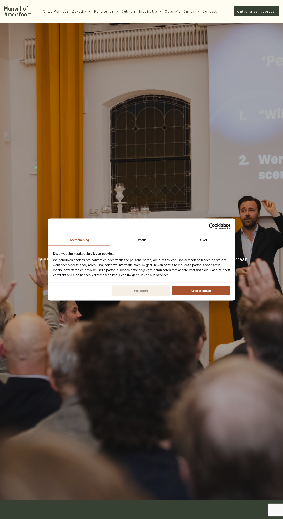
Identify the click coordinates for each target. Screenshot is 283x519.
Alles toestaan (201, 290)
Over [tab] (203, 240)
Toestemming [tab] (79, 240)
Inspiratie (148, 11)
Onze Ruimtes (56, 11)
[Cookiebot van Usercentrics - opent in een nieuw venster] (212, 226)
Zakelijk (79, 11)
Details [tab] (142, 240)
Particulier (104, 11)
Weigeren (141, 290)
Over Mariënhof (180, 11)
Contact (209, 11)
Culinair (129, 11)
